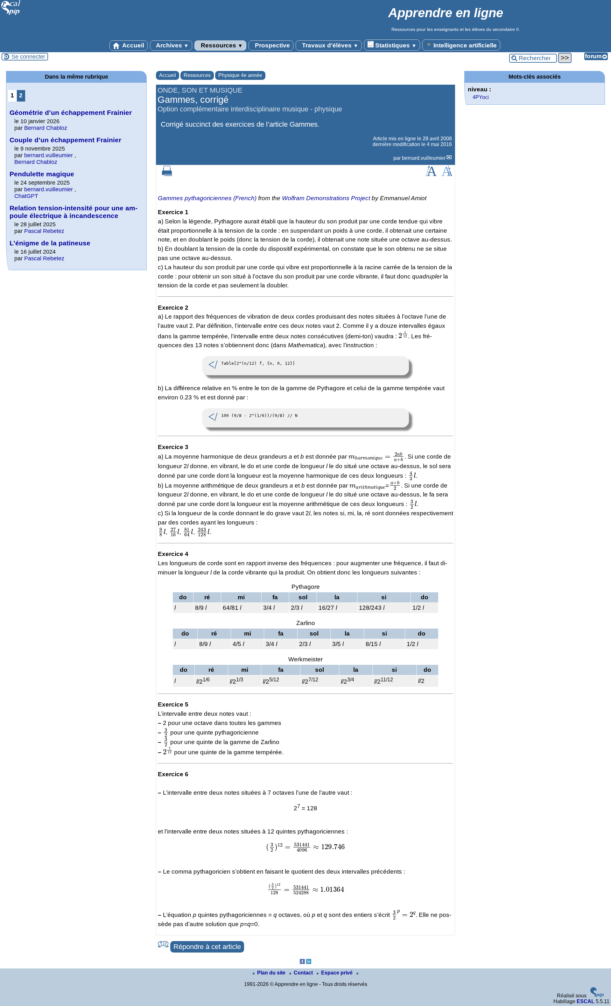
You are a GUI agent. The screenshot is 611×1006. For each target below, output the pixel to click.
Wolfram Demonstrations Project (326, 198)
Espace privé (337, 972)
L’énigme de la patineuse (50, 243)
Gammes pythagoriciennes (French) (207, 198)
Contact (304, 972)
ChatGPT (26, 196)
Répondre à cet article (207, 947)
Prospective (271, 45)
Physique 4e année (240, 75)
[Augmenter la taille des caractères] (431, 174)
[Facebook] (302, 962)
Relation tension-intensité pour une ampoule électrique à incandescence (73, 211)
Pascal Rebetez (44, 231)
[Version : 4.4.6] (597, 995)
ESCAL (585, 1001)
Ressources (221, 45)
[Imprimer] (167, 174)
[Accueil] (11, 14)
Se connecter (28, 56)
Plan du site (272, 972)
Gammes (304, 124)
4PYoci (481, 97)
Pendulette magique (42, 174)
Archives (172, 45)
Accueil (132, 45)
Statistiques (395, 45)
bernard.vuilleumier (424, 158)
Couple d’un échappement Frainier (65, 140)
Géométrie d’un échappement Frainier (71, 112)
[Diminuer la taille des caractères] (447, 174)
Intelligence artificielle (464, 45)
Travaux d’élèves (329, 45)
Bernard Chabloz (45, 128)
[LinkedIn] (308, 962)
